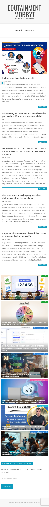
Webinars (8, 81)
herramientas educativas (39, 380)
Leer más (42, 107)
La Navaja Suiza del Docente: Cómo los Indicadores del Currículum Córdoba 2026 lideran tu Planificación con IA (24, 348)
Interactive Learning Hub (39, 432)
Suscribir (7, 486)
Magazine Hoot (22, 502)
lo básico (44, 276)
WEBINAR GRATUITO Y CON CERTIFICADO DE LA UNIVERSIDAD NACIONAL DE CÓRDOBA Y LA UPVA (24, 151)
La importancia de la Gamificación (18, 78)
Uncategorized (42, 406)
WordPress (36, 502)
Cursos (7, 119)
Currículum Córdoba (40, 328)
